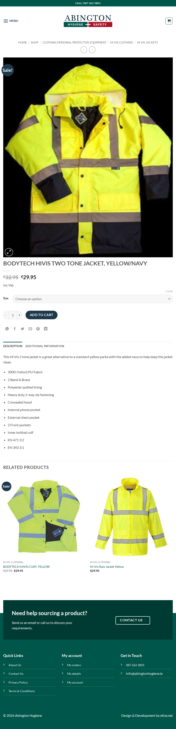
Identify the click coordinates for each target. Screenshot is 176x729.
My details (74, 673)
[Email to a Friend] (30, 329)
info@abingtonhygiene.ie (144, 673)
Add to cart (41, 315)
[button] (10, 21)
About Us (15, 665)
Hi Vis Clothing (121, 42)
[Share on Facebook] (14, 329)
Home (22, 42)
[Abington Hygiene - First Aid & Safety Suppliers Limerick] (88, 21)
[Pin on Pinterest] (38, 329)
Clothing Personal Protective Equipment (74, 42)
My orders (74, 665)
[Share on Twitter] (22, 329)
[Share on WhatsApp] (7, 329)
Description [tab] (12, 346)
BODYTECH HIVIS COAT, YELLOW (26, 566)
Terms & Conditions (22, 691)
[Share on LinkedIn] (45, 329)
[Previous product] (92, 49)
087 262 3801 (135, 665)
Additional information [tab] (44, 346)
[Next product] (83, 49)
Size (5, 298)
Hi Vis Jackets (147, 42)
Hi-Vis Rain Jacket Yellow (107, 566)
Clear (169, 291)
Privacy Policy (18, 682)
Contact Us (16, 673)
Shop (34, 42)
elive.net (166, 715)
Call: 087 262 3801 (88, 3)
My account (75, 682)
